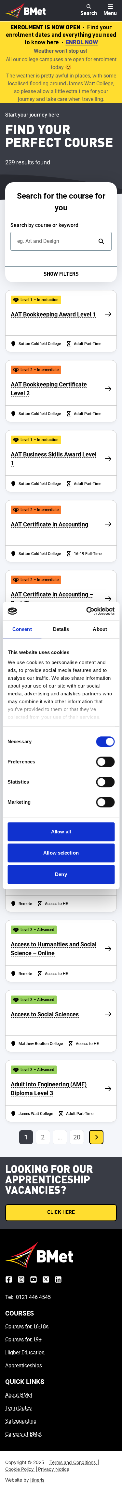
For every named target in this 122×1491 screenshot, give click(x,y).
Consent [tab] (22, 629)
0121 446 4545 (33, 1297)
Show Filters (61, 274)
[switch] (105, 762)
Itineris (37, 1480)
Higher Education (25, 1352)
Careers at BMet (23, 1434)
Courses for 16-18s (26, 1326)
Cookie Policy (21, 1469)
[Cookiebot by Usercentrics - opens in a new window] (87, 611)
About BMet (18, 1395)
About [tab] (100, 629)
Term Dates (18, 1408)
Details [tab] (61, 629)
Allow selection (61, 853)
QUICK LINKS (24, 1382)
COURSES (19, 1313)
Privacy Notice (53, 1469)
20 (76, 1137)
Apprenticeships (23, 1365)
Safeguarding (20, 1421)
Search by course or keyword (44, 225)
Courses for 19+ (23, 1339)
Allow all (61, 831)
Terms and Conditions (74, 1462)
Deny (61, 874)
